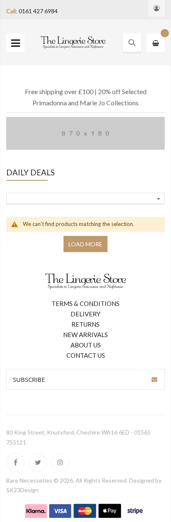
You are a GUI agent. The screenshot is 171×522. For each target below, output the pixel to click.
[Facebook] (15, 462)
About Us (86, 345)
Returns (85, 324)
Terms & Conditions (85, 303)
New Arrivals (85, 334)
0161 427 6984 (38, 11)
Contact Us (85, 355)
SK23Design (22, 489)
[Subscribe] (154, 379)
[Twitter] (38, 462)
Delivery (85, 314)
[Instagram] (60, 462)
